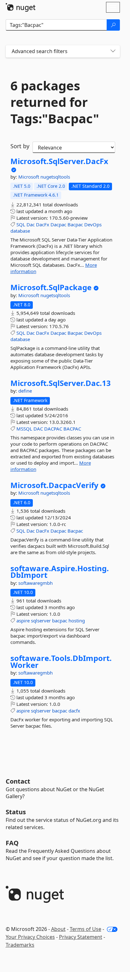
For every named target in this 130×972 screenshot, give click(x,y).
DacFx (42, 224)
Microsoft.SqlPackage (51, 287)
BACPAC (72, 428)
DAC (38, 428)
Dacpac (58, 224)
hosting (76, 620)
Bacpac (75, 224)
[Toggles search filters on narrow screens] (113, 51)
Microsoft (29, 177)
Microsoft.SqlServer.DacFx (59, 161)
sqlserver (41, 620)
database (20, 231)
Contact (18, 781)
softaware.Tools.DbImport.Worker (61, 661)
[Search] (113, 25)
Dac (31, 224)
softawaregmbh (35, 583)
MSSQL (24, 428)
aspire (23, 620)
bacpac (59, 620)
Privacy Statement (80, 936)
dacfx (74, 710)
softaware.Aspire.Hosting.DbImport (59, 571)
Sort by (19, 146)
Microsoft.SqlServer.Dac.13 (60, 383)
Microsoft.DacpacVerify (54, 485)
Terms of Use (85, 929)
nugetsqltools (55, 177)
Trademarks (20, 944)
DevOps (93, 224)
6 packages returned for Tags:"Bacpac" (54, 102)
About (58, 929)
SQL (20, 224)
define (25, 391)
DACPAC (53, 428)
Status (16, 812)
